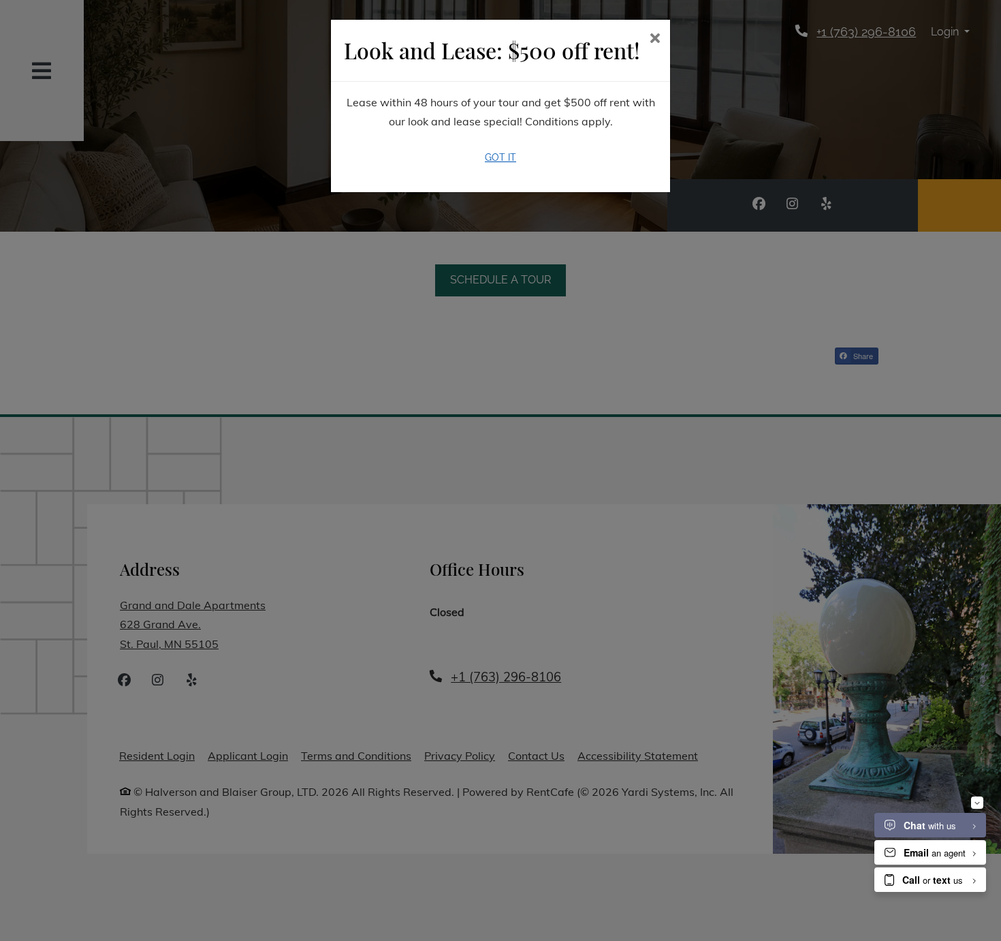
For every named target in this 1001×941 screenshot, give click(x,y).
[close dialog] (654, 39)
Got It (500, 157)
